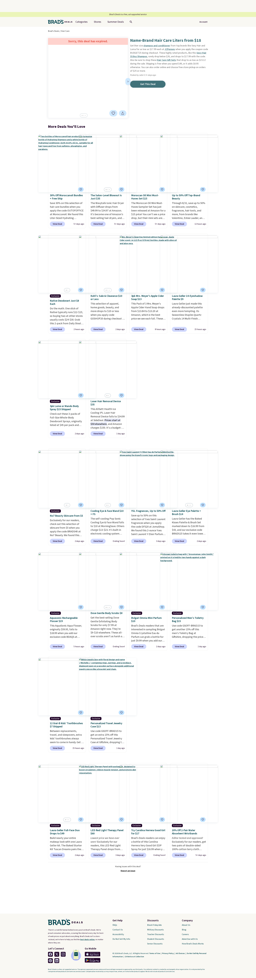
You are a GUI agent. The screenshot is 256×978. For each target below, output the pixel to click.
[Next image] (128, 81)
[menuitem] (115, 22)
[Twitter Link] (56, 954)
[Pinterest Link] (50, 960)
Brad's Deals (53, 31)
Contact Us (118, 929)
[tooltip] (113, 113)
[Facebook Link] (50, 954)
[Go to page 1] (82, 115)
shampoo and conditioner (156, 45)
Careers (185, 934)
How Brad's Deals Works (193, 943)
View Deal (57, 223)
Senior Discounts (155, 943)
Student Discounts (155, 939)
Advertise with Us (190, 939)
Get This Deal (147, 84)
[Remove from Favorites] (121, 189)
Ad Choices (180, 953)
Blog (184, 929)
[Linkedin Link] (56, 960)
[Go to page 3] (85, 115)
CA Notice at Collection (134, 956)
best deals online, (87, 939)
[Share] (122, 113)
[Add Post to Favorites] (113, 113)
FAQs (115, 925)
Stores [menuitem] (97, 22)
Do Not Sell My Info (121, 939)
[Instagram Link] (63, 954)
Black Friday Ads (154, 925)
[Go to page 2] (83, 115)
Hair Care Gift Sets (166, 60)
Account (203, 22)
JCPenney (170, 49)
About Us (186, 925)
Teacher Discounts (155, 934)
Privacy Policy (168, 953)
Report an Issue (128, 870)
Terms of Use (155, 953)
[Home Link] (61, 22)
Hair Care (65, 31)
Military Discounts (155, 929)
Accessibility (118, 934)
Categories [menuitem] (81, 22)
